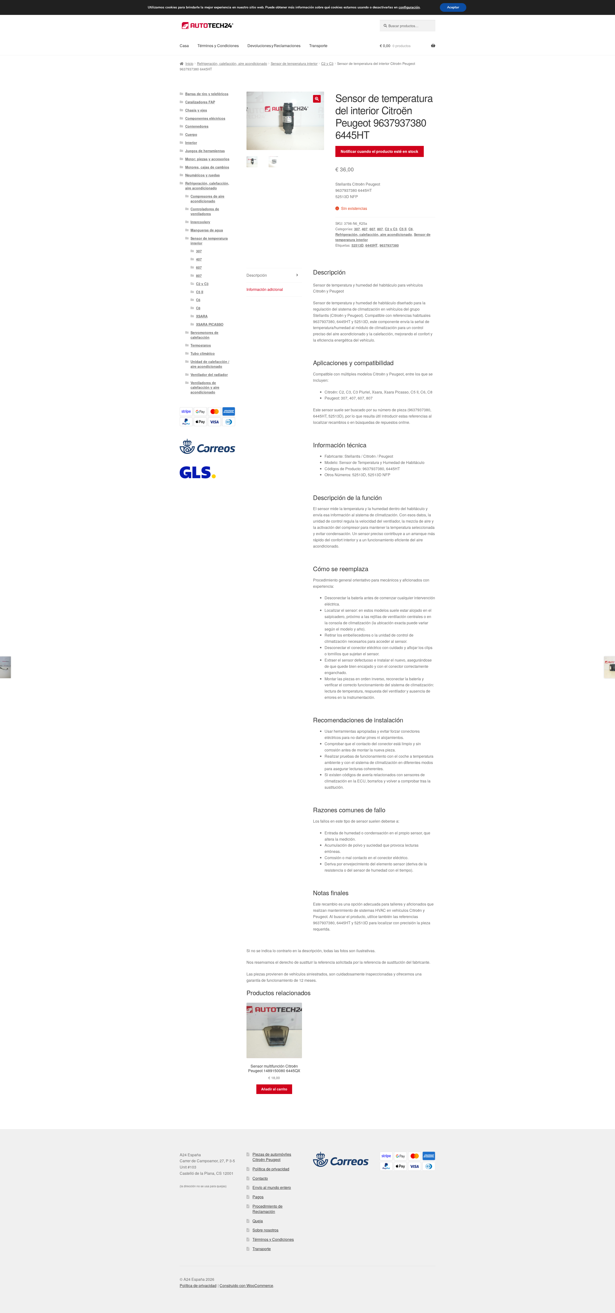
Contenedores (197, 126)
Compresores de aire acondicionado (207, 198)
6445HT (371, 245)
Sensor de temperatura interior (294, 63)
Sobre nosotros (265, 1230)
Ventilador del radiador (209, 374)
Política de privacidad (270, 1169)
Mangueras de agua (207, 230)
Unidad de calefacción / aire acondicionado (210, 364)
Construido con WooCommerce (246, 1285)
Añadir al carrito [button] (274, 1089)
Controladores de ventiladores (205, 211)
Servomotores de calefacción (204, 335)
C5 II (402, 228)
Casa (184, 45)
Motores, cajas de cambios (207, 167)
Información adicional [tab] (264, 289)
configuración (409, 7)
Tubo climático (203, 353)
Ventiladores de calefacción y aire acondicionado (205, 387)
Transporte (318, 45)
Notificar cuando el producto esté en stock (379, 151)
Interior (191, 142)
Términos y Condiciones (218, 45)
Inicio (189, 63)
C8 (198, 308)
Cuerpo (191, 134)
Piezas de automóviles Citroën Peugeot (271, 1157)
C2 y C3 (327, 63)
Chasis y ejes (196, 110)
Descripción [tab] (256, 275)
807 (380, 228)
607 (372, 228)
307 (357, 228)
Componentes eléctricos (205, 118)
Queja (257, 1221)
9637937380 (389, 245)
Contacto (260, 1178)
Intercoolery (200, 221)
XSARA (202, 316)
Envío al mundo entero (271, 1187)
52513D (357, 245)
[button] (317, 99)
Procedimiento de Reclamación (267, 1208)
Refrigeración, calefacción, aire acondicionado (232, 63)
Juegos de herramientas (205, 150)
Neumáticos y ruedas (202, 175)
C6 (410, 228)
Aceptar (453, 7)
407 (365, 228)
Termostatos (201, 345)
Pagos (258, 1197)
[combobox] (407, 25)
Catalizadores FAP (200, 102)
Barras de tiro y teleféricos (206, 93)
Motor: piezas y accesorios (207, 158)
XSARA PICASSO (209, 324)
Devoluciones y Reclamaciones (274, 45)
